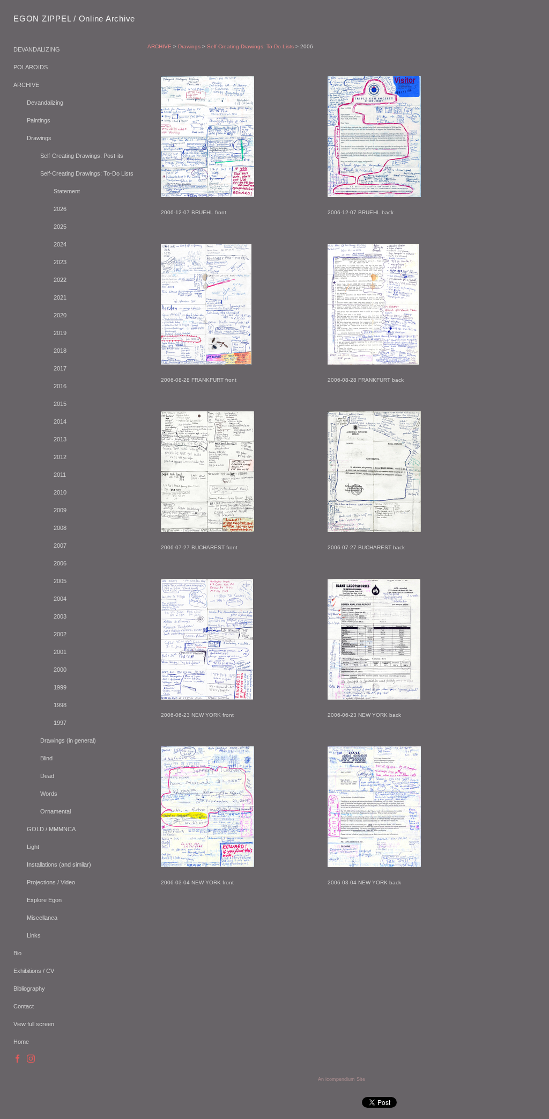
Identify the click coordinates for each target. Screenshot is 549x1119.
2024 (60, 244)
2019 (60, 333)
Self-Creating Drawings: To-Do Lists (86, 173)
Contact (23, 1006)
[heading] (40, 18)
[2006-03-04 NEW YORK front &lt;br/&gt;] (207, 806)
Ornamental (55, 811)
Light (33, 847)
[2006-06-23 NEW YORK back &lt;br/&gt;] (374, 639)
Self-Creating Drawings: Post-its (81, 155)
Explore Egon (44, 900)
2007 (60, 545)
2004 (60, 598)
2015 (60, 404)
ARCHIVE (26, 85)
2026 (60, 209)
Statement (67, 191)
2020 (60, 315)
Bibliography (29, 988)
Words (48, 793)
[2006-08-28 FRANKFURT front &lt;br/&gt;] (206, 304)
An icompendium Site (341, 1079)
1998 (60, 705)
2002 (60, 634)
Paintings (38, 120)
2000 (60, 669)
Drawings (39, 138)
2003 (60, 616)
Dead (47, 776)
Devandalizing (45, 102)
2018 (60, 350)
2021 (60, 297)
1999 (60, 687)
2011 (60, 474)
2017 (60, 368)
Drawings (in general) (68, 740)
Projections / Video (51, 882)
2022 (60, 280)
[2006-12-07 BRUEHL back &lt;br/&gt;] (374, 136)
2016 (60, 386)
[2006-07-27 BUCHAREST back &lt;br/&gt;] (374, 471)
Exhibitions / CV (33, 971)
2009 (60, 510)
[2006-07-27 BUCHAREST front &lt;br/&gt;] (207, 471)
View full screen (33, 1024)
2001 (60, 652)
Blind (46, 758)
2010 (60, 492)
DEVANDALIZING (36, 49)
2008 (60, 528)
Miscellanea (42, 917)
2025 (60, 226)
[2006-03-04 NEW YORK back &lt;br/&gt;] (374, 806)
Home (21, 1041)
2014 (60, 421)
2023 (60, 262)
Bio (17, 953)
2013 (60, 439)
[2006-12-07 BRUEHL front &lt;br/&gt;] (207, 136)
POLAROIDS (30, 67)
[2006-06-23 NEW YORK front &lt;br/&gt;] (207, 639)
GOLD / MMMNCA (51, 829)
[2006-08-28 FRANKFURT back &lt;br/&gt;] (373, 304)
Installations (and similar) (59, 864)
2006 (60, 563)
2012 (60, 457)
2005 (60, 581)
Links (34, 935)
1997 (60, 723)
